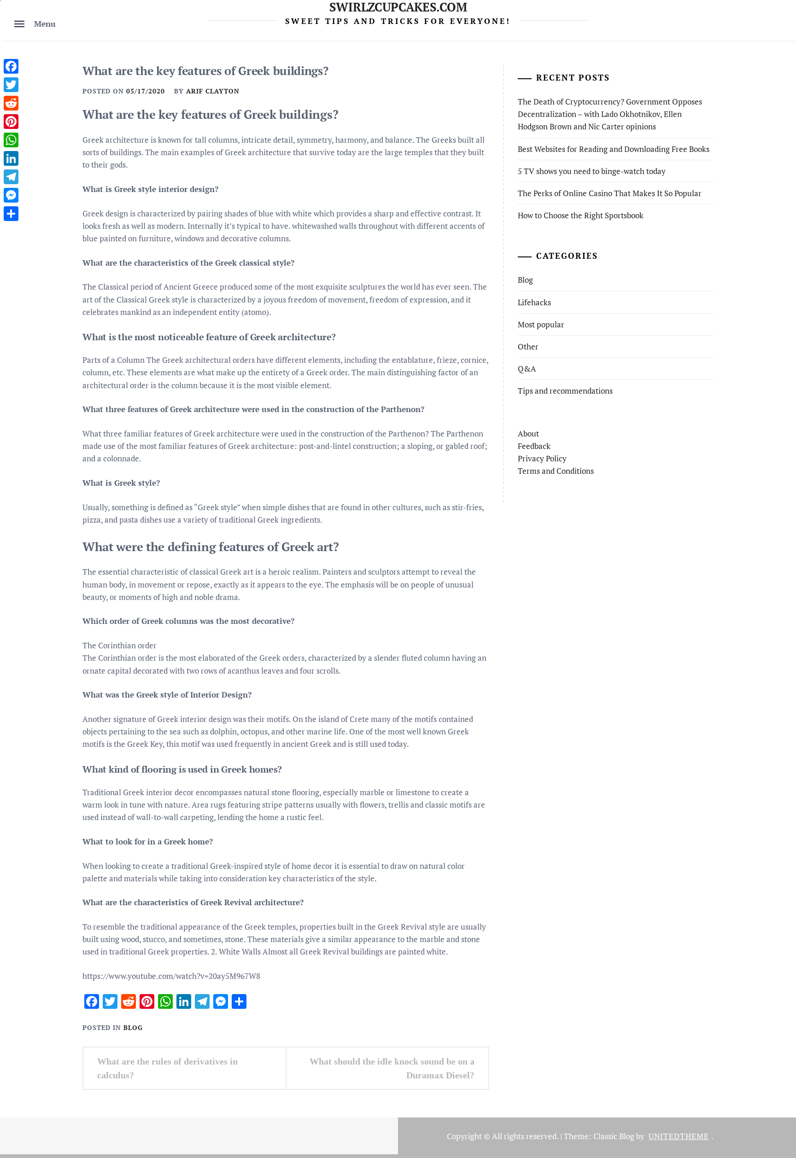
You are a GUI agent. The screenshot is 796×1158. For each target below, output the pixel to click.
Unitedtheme (679, 1136)
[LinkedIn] (11, 158)
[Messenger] (11, 195)
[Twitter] (11, 85)
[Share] (11, 213)
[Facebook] (11, 66)
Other (528, 346)
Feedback (534, 446)
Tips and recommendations (565, 390)
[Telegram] (11, 177)
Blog (133, 1027)
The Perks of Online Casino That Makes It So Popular (610, 193)
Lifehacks (534, 302)
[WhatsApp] (11, 140)
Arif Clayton (213, 91)
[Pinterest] (11, 121)
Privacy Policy (542, 458)
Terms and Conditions (556, 471)
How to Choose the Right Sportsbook (581, 215)
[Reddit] (11, 103)
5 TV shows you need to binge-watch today (592, 171)
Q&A (527, 368)
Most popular (541, 324)
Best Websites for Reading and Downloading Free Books (613, 149)
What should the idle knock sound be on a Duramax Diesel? (392, 1068)
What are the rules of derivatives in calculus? (167, 1068)
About (528, 433)
